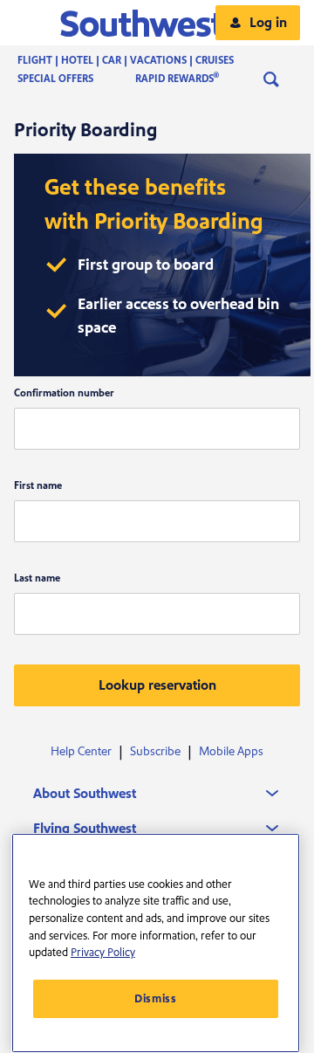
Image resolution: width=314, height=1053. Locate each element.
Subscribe (155, 752)
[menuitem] (143, 61)
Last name (37, 578)
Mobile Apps (231, 752)
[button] (157, 22)
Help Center (81, 752)
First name (38, 485)
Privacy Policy (103, 953)
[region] (155, 943)
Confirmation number (64, 393)
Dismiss (155, 999)
